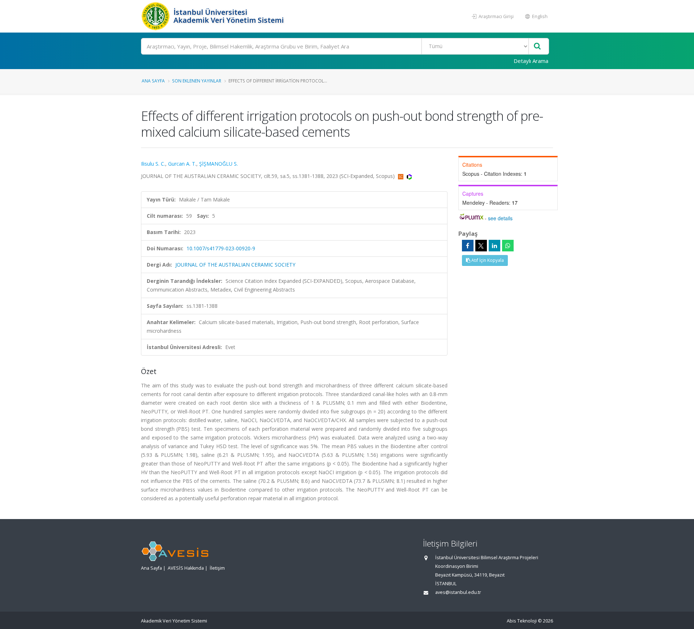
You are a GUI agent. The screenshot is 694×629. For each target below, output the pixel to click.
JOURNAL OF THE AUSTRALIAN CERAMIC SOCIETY (235, 264)
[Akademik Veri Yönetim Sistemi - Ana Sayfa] (156, 16)
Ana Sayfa (153, 81)
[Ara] (537, 46)
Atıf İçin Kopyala (487, 260)
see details (500, 218)
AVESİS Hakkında (186, 568)
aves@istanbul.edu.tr (458, 592)
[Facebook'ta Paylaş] (468, 245)
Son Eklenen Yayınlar (196, 81)
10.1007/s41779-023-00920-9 (221, 248)
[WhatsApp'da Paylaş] (508, 245)
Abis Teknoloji (522, 621)
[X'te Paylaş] (481, 245)
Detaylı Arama (531, 60)
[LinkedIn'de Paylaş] (494, 245)
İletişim (217, 568)
